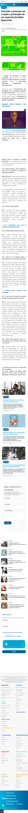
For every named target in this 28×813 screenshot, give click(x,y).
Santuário (5, 685)
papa (17, 707)
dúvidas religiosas (20, 693)
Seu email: (5, 626)
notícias (3, 717)
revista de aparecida (7, 728)
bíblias (3, 778)
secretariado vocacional (21, 770)
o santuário (4, 721)
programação (5, 739)
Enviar (7, 523)
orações (18, 705)
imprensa (4, 710)
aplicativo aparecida (21, 687)
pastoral (3, 723)
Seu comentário (8, 510)
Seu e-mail (7, 504)
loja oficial (4, 715)
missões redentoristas (21, 763)
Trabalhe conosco (10, 793)
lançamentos (19, 783)
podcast (18, 741)
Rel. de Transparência (11, 798)
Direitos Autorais (10, 804)
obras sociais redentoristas (19, 768)
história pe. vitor (20, 754)
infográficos (19, 699)
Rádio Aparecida (22, 735)
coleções (18, 781)
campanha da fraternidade (19, 690)
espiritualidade (19, 695)
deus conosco (5, 781)
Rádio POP (5, 752)
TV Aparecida (6, 735)
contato (3, 700)
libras (17, 701)
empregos (4, 754)
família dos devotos (6, 705)
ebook (17, 785)
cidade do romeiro (6, 691)
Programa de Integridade (12, 801)
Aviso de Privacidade (11, 795)
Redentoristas (21, 752)
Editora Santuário (5, 775)
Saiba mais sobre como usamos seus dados (12, 632)
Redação (19, 685)
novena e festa (6, 719)
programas (18, 746)
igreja (17, 697)
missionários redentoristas (19, 760)
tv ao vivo (4, 741)
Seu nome (7, 498)
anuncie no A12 (20, 712)
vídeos (3, 730)
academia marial (6, 687)
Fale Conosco (20, 804)
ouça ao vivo (19, 739)
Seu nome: (5, 620)
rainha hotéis (5, 725)
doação (4, 703)
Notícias (4, 7)
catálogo (18, 787)
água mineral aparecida (7, 689)
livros (3, 783)
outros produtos (5, 785)
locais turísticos (5, 713)
